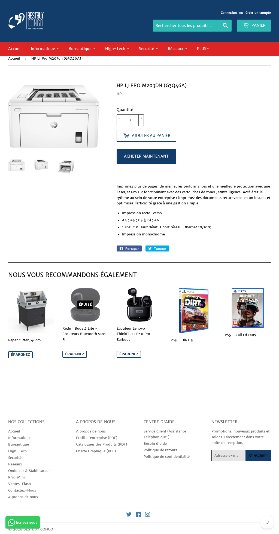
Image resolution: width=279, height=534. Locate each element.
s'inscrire (258, 456)
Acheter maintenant (146, 156)
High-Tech (115, 48)
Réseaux (176, 48)
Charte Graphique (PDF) (96, 451)
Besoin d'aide (155, 443)
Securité (147, 48)
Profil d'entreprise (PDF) (96, 437)
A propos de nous (23, 497)
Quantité (125, 109)
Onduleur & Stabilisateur (29, 470)
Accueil (15, 48)
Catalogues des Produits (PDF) (101, 444)
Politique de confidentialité (167, 456)
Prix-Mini (16, 477)
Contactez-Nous (22, 490)
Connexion (229, 13)
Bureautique (81, 48)
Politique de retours (160, 450)
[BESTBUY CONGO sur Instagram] (147, 515)
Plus (201, 48)
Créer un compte (258, 13)
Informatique (43, 48)
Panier (257, 25)
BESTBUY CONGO (38, 529)
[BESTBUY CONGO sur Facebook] (138, 515)
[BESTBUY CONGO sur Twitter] (129, 515)
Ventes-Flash (19, 483)
